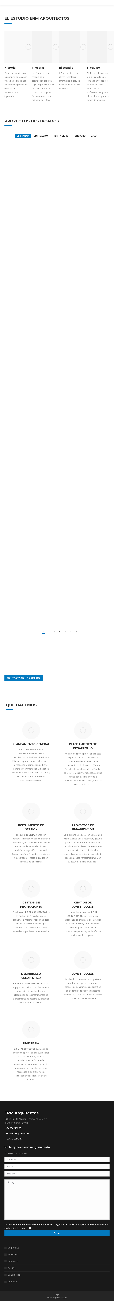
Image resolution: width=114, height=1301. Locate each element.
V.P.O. (94, 136)
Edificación (41, 136)
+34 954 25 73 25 (13, 1128)
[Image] (28, 47)
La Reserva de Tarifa (69, 396)
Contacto (12, 1281)
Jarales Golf (24, 162)
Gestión (11, 1268)
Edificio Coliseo (24, 449)
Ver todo (23, 136)
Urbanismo (13, 1261)
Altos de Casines (24, 502)
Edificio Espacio (24, 529)
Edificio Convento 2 (24, 422)
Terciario (79, 136)
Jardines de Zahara (69, 555)
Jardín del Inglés (69, 608)
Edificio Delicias (24, 313)
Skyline (69, 345)
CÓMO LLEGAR (14, 1138)
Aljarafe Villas (69, 369)
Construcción (14, 1274)
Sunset (24, 396)
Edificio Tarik (24, 555)
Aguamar (24, 347)
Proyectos (13, 1254)
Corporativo (13, 1247)
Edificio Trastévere (69, 284)
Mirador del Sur (25, 281)
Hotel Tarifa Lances (69, 200)
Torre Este (69, 582)
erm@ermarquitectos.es (17, 1133)
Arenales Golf (69, 158)
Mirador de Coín (68, 228)
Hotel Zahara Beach (24, 231)
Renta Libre (61, 136)
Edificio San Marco (69, 529)
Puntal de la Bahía (69, 317)
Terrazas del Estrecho (69, 254)
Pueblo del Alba (69, 422)
